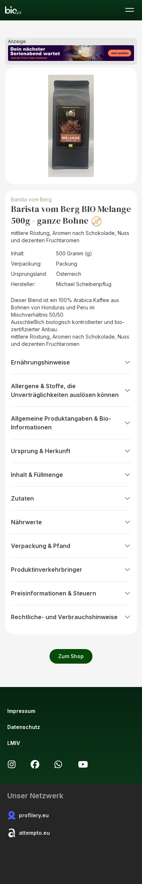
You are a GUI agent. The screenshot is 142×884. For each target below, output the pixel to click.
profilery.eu (34, 815)
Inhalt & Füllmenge (37, 474)
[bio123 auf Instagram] (11, 764)
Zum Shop (71, 656)
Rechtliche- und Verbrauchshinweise (64, 617)
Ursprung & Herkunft (40, 451)
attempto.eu (34, 833)
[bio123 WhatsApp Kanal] (58, 764)
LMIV (13, 743)
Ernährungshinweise (40, 362)
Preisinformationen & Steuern (53, 593)
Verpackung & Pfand (40, 545)
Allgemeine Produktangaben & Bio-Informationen (61, 423)
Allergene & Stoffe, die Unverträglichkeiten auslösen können (65, 390)
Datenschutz (23, 727)
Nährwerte (26, 522)
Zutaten (22, 498)
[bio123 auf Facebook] (35, 764)
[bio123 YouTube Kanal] (83, 764)
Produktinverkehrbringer (46, 569)
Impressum (21, 711)
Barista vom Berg (31, 199)
